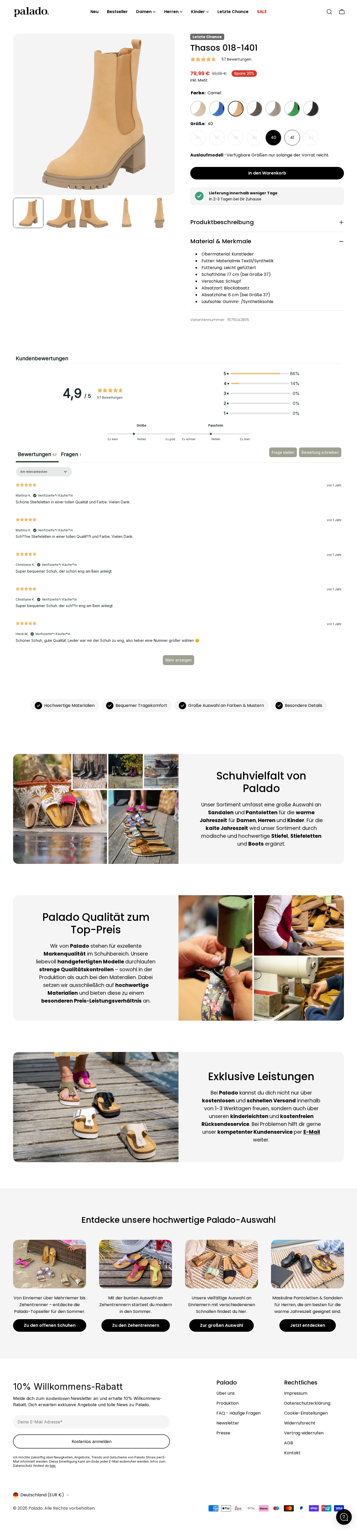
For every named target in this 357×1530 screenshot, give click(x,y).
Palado (35, 1508)
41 (292, 138)
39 (257, 140)
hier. (53, 1466)
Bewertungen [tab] (37, 454)
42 (313, 140)
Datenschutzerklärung (307, 1403)
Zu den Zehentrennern (135, 1325)
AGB (288, 1443)
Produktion (227, 1403)
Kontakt (292, 1453)
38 (238, 140)
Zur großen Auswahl (221, 1325)
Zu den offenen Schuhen (50, 1325)
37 (220, 140)
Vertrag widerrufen (304, 1433)
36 (201, 140)
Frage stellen (283, 452)
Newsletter (227, 1423)
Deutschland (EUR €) (42, 1495)
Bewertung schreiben (320, 452)
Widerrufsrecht (299, 1423)
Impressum (295, 1393)
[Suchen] (329, 12)
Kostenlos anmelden (92, 1441)
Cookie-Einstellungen (306, 1413)
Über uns (225, 1393)
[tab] (71, 455)
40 (273, 138)
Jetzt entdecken (307, 1325)
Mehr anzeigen (178, 660)
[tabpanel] (178, 568)
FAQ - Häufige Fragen (238, 1413)
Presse (223, 1433)
